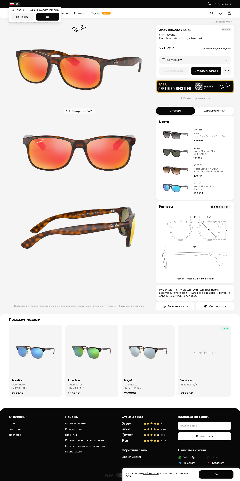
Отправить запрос (206, 70)
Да (47, 16)
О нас (12, 423)
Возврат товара (75, 429)
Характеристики (214, 110)
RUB (17, 3)
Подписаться (204, 436)
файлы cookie (151, 473)
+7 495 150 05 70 (222, 4)
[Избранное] (220, 13)
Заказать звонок (132, 456)
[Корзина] (229, 13)
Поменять (22, 16)
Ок (216, 474)
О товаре (175, 110)
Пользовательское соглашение (84, 440)
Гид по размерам (220, 206)
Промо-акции (73, 451)
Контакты (15, 429)
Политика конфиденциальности (85, 446)
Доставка (15, 434)
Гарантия (71, 434)
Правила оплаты (75, 423)
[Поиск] (212, 13)
